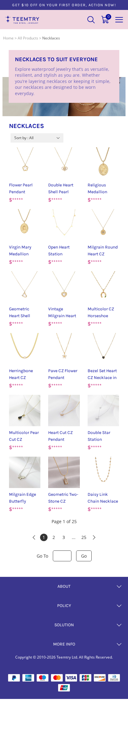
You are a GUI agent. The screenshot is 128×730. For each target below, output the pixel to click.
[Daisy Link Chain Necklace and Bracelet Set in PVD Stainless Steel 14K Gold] (103, 472)
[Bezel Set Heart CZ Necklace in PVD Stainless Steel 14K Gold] (103, 348)
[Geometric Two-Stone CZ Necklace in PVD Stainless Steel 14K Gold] (64, 472)
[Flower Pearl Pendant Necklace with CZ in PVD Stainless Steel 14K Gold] (24, 163)
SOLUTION (64, 624)
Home (8, 38)
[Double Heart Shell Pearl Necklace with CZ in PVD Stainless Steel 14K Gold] (64, 163)
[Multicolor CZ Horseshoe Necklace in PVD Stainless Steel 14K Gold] (103, 287)
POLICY (64, 605)
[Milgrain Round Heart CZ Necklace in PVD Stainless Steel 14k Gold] (103, 224)
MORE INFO (64, 644)
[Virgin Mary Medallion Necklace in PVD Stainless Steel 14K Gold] (24, 224)
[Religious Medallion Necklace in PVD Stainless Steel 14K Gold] (103, 163)
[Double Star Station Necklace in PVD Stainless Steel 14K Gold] (103, 410)
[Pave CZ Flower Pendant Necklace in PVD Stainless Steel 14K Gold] (64, 348)
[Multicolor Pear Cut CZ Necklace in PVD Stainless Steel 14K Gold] (24, 410)
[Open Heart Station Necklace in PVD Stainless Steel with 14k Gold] (64, 224)
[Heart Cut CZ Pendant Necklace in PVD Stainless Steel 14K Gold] (64, 410)
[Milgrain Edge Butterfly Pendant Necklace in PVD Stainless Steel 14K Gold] (24, 472)
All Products (28, 38)
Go (84, 556)
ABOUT (64, 586)
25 (83, 537)
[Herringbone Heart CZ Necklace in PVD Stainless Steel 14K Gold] (24, 348)
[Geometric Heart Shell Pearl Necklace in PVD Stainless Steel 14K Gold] (24, 287)
